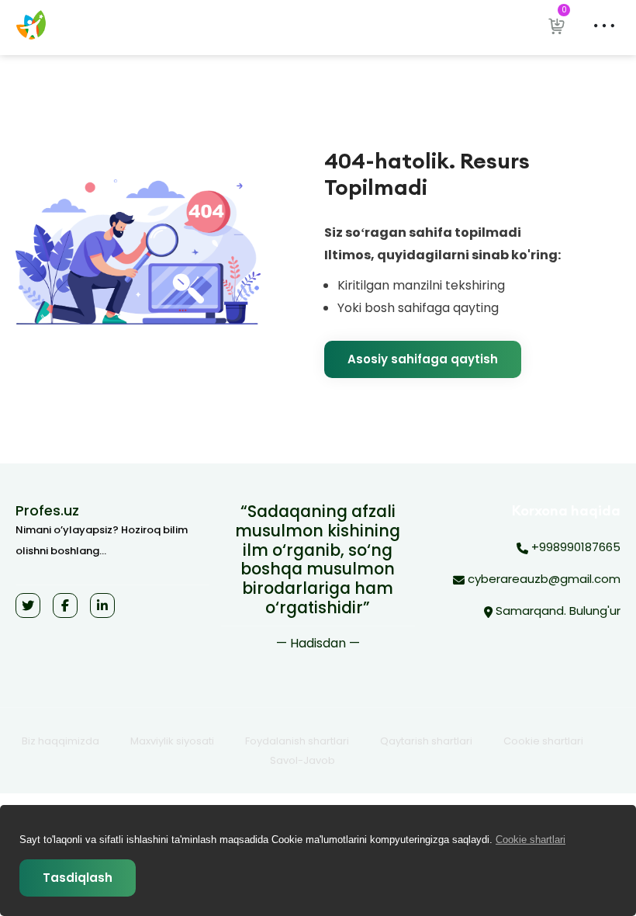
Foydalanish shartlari (297, 741)
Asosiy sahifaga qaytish (422, 359)
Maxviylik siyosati (172, 741)
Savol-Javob (302, 760)
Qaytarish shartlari (426, 741)
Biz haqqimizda (60, 741)
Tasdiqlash (77, 877)
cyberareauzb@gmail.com (542, 579)
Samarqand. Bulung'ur (556, 610)
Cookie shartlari (543, 741)
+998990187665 (574, 547)
